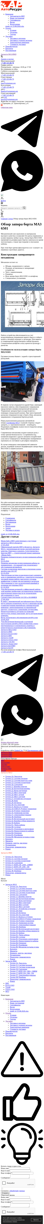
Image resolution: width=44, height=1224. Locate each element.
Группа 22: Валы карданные (16, 791)
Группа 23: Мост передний (15, 793)
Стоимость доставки (18, 1029)
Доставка (9, 1021)
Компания (9, 999)
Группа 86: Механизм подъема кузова (19, 837)
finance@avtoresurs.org (9, 91)
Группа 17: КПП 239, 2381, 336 (17, 867)
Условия (13, 1015)
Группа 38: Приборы (13, 817)
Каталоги (9, 839)
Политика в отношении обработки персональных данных (14, 1220)
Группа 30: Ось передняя (14, 805)
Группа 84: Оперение (13, 833)
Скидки (13, 1019)
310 (5, 97)
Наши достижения (17, 1003)
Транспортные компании (19, 1027)
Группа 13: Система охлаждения (17, 782)
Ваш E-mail (5, 1171)
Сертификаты (15, 1005)
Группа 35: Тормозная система (17, 813)
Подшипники (10, 845)
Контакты (9, 48)
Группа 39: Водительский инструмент (20, 819)
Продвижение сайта (35, 750)
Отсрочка (13, 1017)
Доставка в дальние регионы (21, 1025)
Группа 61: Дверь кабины (15, 825)
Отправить (5, 1193)
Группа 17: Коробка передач (16, 786)
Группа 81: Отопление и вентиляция (19, 829)
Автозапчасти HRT (17, 1001)
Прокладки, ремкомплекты (15, 847)
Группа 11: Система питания (16, 778)
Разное (8, 849)
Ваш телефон (6, 1173)
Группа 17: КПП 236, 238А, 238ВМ (19, 865)
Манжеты (9, 841)
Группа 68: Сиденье (13, 827)
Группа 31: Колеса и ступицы (16, 807)
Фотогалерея (15, 1009)
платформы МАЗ (12, 423)
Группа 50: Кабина (12, 823)
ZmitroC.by (18, 750)
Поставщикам (10, 50)
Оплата (8, 1013)
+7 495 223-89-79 (7, 75)
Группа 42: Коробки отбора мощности (20, 821)
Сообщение (5, 1178)
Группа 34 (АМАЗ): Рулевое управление (20, 809)
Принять (36, 1220)
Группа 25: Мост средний (15, 797)
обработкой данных (17, 1191)
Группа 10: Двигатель (13, 776)
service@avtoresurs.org (9, 99)
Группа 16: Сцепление (14, 784)
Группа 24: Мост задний (14, 795)
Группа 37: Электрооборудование (18, 815)
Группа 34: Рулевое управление (17, 811)
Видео (12, 1007)
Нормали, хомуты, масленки (16, 843)
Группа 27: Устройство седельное (18, 799)
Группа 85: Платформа (14, 835)
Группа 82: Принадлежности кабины (19, 831)
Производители (11, 46)
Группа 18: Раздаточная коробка (17, 789)
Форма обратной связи (9, 742)
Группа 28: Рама (11, 801)
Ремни (7, 875)
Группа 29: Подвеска (13, 803)
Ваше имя (4, 1168)
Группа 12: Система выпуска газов (18, 780)
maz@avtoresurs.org (8, 83)
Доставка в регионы (17, 1023)
